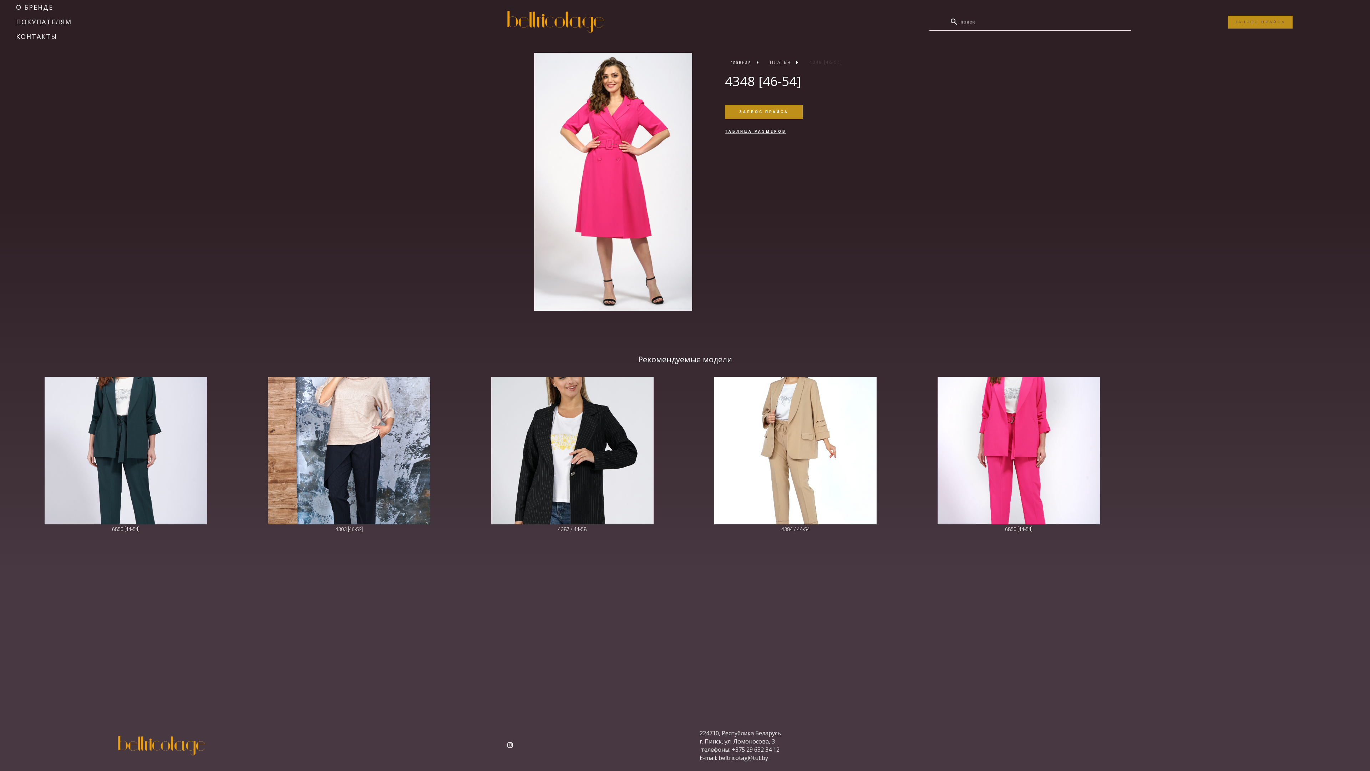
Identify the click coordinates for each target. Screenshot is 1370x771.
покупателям (44, 21)
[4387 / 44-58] (572, 450)
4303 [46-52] (349, 529)
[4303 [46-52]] (349, 450)
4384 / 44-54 (795, 529)
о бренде (34, 7)
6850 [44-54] (125, 529)
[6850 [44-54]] (126, 450)
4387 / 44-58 (572, 529)
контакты (36, 36)
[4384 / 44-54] (795, 450)
